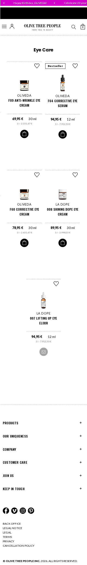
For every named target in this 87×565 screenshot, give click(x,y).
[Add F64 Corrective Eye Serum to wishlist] (75, 65)
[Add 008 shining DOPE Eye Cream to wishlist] (75, 174)
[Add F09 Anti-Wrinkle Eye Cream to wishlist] (36, 65)
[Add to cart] (24, 134)
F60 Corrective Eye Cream (24, 211)
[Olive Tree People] (42, 27)
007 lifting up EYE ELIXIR (43, 320)
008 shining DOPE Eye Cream (62, 211)
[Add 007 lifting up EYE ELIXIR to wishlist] (56, 283)
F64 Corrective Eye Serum (62, 103)
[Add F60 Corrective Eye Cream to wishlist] (36, 174)
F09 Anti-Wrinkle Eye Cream (24, 103)
